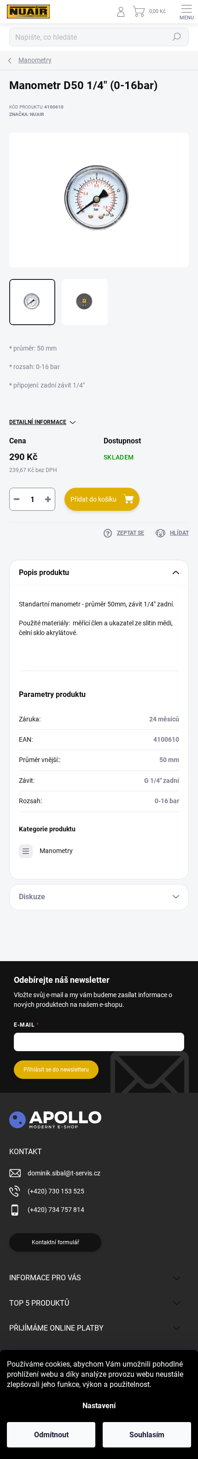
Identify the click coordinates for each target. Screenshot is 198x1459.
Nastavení (99, 1405)
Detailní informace (37, 422)
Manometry (56, 850)
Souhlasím (146, 1434)
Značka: (26, 114)
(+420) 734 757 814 (56, 1209)
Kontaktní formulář (55, 1242)
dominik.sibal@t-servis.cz (64, 1173)
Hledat (177, 37)
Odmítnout (51, 1434)
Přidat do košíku (93, 499)
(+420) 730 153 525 (56, 1191)
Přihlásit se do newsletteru (56, 1069)
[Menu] (186, 11)
